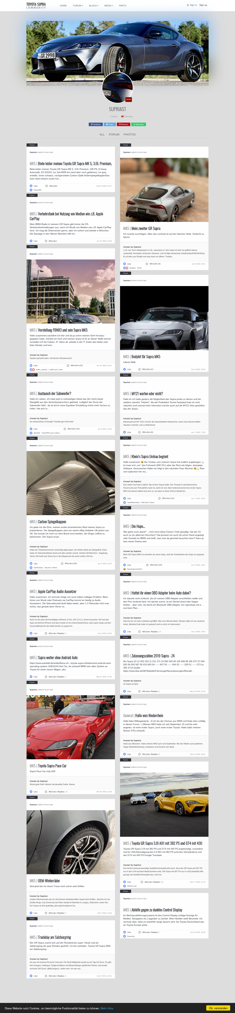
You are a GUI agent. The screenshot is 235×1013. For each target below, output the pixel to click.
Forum (114, 134)
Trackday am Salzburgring (50, 937)
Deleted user (132, 886)
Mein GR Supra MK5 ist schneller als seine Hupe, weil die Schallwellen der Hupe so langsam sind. (163, 554)
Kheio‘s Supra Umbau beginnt (145, 456)
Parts (122, 5)
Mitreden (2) (147, 369)
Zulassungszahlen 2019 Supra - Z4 (149, 655)
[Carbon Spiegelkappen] (71, 483)
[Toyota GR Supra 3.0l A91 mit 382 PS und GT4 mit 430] (164, 805)
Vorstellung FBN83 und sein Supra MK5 (59, 330)
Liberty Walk (129, 362)
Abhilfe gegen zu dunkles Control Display (152, 909)
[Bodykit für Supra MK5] (164, 318)
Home (63, 5)
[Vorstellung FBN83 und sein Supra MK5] (71, 291)
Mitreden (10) (156, 565)
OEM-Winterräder (45, 880)
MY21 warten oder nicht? (143, 393)
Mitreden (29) (71, 563)
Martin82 (37, 433)
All (102, 134)
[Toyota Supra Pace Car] (71, 727)
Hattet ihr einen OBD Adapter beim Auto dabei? (157, 593)
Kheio (139, 268)
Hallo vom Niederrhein (143, 715)
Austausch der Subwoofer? (50, 393)
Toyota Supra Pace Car (48, 765)
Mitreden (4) (155, 264)
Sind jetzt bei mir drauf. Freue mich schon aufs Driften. (57, 886)
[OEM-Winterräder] (71, 842)
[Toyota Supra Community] (38, 5)
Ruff (142, 502)
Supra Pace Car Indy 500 (42, 771)
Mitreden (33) (168, 498)
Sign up (203, 5)
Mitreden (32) (77, 365)
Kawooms (130, 936)
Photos (130, 134)
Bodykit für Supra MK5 (141, 356)
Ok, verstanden (218, 1008)
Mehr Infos (107, 1008)
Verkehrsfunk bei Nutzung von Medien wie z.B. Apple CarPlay (66, 216)
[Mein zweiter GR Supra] (164, 190)
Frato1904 (37, 190)
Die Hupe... (134, 526)
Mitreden (53, 186)
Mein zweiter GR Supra (141, 228)
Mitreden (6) (147, 432)
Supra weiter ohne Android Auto (54, 657)
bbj (46, 567)
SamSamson (38, 567)
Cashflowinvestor (133, 502)
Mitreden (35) (74, 429)
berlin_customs (41, 369)
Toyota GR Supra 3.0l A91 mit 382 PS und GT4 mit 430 (162, 843)
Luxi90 (51, 369)
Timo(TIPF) (46, 433)
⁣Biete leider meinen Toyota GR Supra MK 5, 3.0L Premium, (71, 163)
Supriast (33, 152)
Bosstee (133, 268)
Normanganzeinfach (134, 569)
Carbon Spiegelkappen (48, 521)
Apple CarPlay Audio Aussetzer (53, 591)
